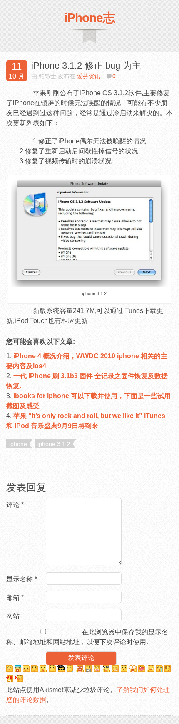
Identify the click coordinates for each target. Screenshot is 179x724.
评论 (15, 504)
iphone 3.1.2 (53, 444)
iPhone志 (89, 18)
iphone (18, 444)
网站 (13, 615)
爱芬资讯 (88, 76)
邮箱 (15, 597)
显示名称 (21, 579)
